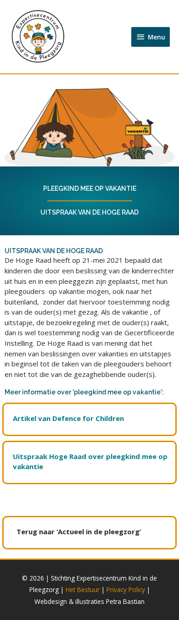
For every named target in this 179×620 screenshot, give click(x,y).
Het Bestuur (83, 589)
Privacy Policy (125, 589)
